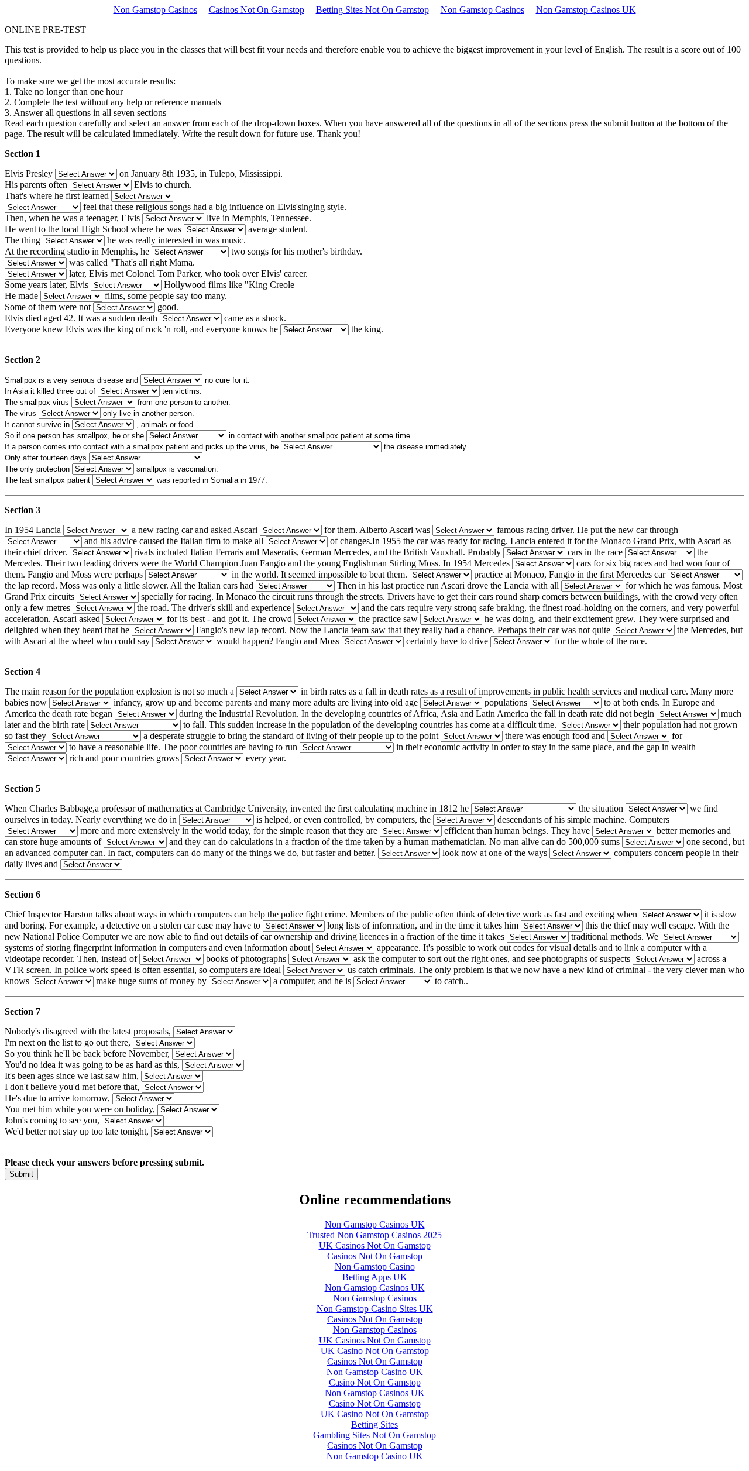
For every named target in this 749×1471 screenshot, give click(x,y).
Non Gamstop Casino (375, 1266)
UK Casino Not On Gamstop (375, 1351)
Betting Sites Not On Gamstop (372, 10)
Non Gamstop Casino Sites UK (375, 1309)
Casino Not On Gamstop (375, 1382)
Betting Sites (374, 1424)
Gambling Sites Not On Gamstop (374, 1435)
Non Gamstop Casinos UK (586, 10)
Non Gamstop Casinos (155, 10)
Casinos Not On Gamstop (256, 10)
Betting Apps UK (374, 1277)
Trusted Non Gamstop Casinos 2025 (374, 1235)
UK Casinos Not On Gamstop (375, 1245)
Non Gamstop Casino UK (375, 1372)
